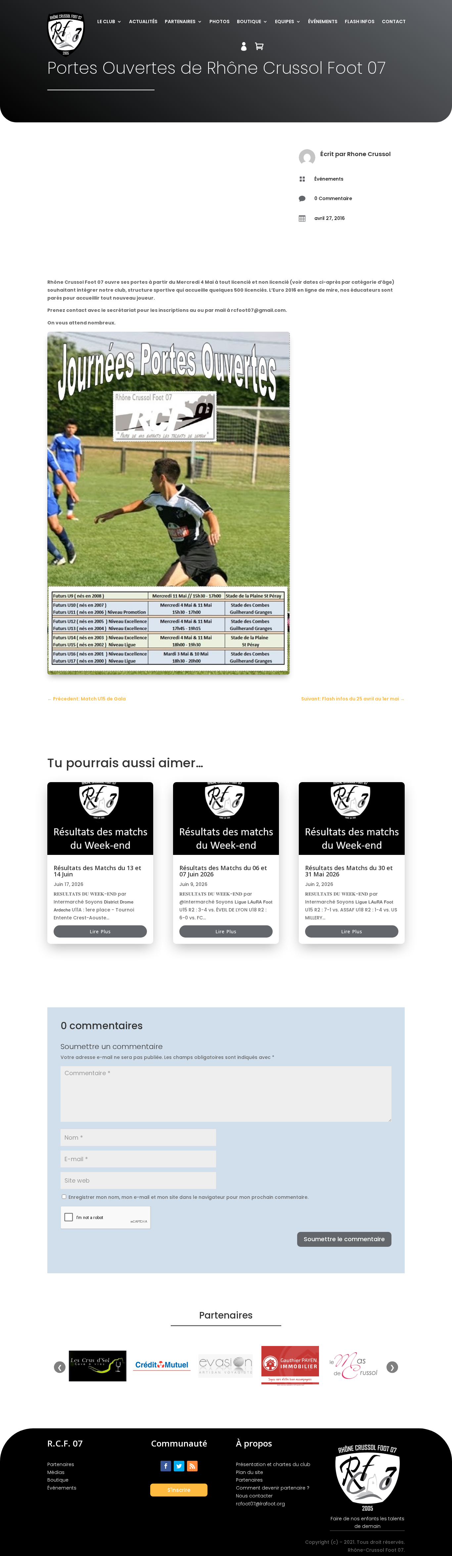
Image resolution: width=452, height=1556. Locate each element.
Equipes (284, 21)
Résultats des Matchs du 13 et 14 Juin (97, 871)
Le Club (106, 21)
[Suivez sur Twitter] (179, 1466)
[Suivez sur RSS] (192, 1466)
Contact (394, 21)
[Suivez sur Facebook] (165, 1466)
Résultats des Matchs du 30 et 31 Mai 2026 (349, 871)
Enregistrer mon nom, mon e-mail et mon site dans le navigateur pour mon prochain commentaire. (188, 1197)
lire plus (100, 931)
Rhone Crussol (369, 154)
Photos (219, 21)
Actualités (143, 21)
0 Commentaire (333, 198)
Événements (323, 21)
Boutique (249, 21)
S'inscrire (178, 1490)
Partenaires (180, 21)
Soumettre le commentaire (344, 1239)
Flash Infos (360, 21)
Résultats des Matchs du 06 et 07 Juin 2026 (223, 871)
